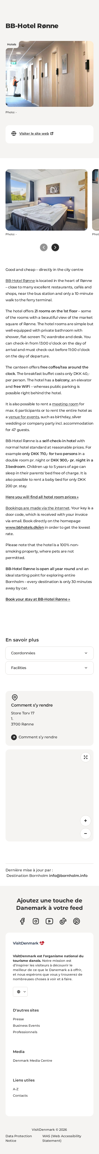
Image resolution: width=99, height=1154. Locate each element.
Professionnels (25, 1032)
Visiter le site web (34, 133)
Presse (18, 1019)
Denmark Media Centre (32, 1060)
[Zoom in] (85, 820)
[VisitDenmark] (28, 943)
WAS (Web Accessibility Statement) (61, 1138)
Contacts (20, 1095)
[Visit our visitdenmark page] (49, 921)
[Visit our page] (36, 921)
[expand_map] (86, 757)
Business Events (26, 1026)
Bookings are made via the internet (38, 508)
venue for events (24, 417)
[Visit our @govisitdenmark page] (63, 921)
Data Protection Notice (19, 1138)
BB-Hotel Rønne (20, 280)
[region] (49, 795)
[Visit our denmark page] (22, 921)
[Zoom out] (85, 833)
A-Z (15, 1089)
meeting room (65, 404)
